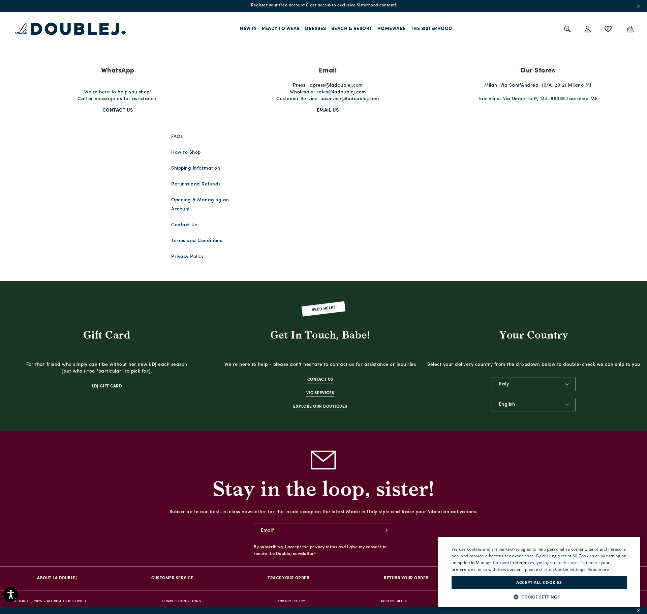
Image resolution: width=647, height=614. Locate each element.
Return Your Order (406, 578)
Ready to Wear (281, 28)
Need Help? (323, 309)
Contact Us (117, 110)
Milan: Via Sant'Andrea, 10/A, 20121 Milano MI (537, 85)
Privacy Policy (187, 256)
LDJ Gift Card (107, 386)
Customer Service (172, 578)
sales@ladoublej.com (341, 92)
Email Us (328, 110)
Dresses (315, 28)
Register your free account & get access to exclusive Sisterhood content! (323, 5)
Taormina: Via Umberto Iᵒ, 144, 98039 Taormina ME (538, 98)
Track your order (288, 578)
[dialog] (539, 572)
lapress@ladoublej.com (335, 85)
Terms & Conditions (181, 601)
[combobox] (534, 384)
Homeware (391, 28)
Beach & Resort (351, 28)
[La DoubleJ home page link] (70, 29)
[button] (539, 597)
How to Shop (186, 152)
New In (248, 28)
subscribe (386, 530)
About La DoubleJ (57, 578)
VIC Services (320, 393)
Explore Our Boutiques (320, 407)
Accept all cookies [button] (539, 582)
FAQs (177, 136)
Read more (598, 569)
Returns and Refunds (196, 184)
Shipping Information (195, 168)
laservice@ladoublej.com (349, 98)
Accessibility (394, 601)
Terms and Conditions (196, 240)
